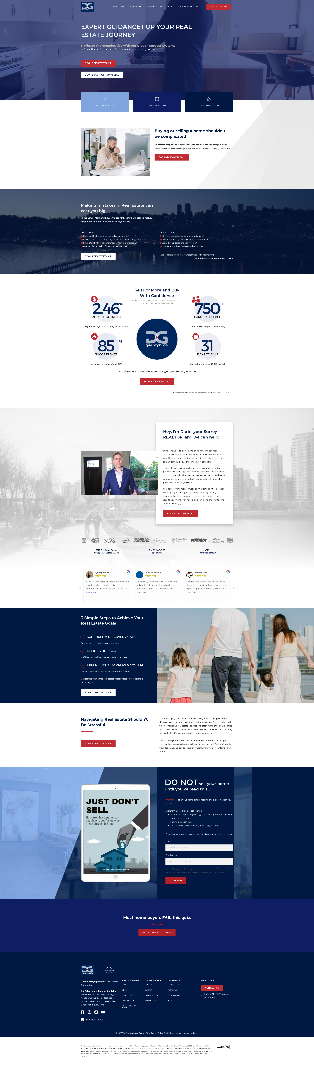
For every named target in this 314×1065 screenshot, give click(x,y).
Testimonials (174, 995)
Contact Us (173, 985)
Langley (149, 985)
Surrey (104, 49)
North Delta (151, 995)
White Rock (89, 49)
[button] (163, 6)
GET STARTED (218, 7)
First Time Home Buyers (130, 1007)
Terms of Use (144, 1033)
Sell (123, 6)
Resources (183, 6)
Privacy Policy (209, 872)
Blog (170, 6)
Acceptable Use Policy (188, 1033)
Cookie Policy (170, 1033)
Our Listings (136, 6)
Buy (115, 6)
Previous (80, 587)
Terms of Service (220, 872)
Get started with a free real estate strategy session (105, 679)
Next (233, 587)
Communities (154, 6)
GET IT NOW (176, 880)
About (198, 6)
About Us (172, 990)
